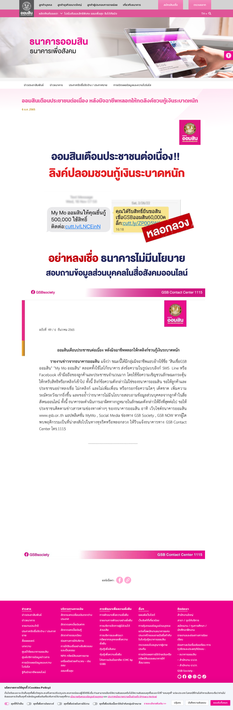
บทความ (26, 646)
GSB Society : (185, 671)
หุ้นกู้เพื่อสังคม (108, 649)
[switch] (6, 703)
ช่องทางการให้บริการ (72, 641)
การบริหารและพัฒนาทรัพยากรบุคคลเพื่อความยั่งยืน (114, 639)
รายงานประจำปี (30, 626)
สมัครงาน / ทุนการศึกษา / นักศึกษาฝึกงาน (192, 628)
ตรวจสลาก (200, 5)
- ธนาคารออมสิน (186, 654)
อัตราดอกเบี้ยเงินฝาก (73, 624)
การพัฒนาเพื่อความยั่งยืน (114, 615)
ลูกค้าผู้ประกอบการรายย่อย (102, 5)
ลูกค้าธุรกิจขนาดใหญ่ (69, 5)
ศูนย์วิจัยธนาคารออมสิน (35, 652)
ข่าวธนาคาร (28, 620)
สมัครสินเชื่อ (171, 5)
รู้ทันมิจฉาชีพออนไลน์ (34, 672)
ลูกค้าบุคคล (45, 5)
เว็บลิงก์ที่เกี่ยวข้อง (149, 620)
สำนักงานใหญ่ (185, 615)
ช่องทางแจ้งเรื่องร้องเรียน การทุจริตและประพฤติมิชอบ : (194, 647)
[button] (228, 55)
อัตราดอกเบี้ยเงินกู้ (71, 630)
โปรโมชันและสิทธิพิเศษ (77, 13)
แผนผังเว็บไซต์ (147, 615)
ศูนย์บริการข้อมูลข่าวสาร (35, 657)
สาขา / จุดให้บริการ (188, 620)
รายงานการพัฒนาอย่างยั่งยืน (116, 620)
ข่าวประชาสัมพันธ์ (32, 615)
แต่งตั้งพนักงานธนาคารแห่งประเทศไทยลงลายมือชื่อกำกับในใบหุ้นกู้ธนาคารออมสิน (155, 635)
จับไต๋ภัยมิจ (110, 13)
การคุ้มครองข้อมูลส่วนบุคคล (154, 626)
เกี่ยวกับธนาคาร (132, 5)
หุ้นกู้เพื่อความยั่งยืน (111, 654)
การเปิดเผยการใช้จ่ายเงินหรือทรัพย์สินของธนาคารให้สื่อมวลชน (155, 658)
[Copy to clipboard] (127, 580)
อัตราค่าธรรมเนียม (71, 635)
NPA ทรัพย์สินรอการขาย (75, 656)
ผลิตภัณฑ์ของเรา (48, 13)
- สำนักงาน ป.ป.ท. (187, 665)
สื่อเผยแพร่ (28, 641)
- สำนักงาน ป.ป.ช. (187, 660)
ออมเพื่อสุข (97, 13)
